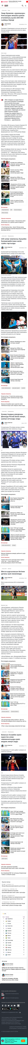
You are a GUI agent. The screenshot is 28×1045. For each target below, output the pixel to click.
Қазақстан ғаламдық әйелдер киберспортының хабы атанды (10, 979)
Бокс (9, 10)
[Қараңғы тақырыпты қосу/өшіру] (25, 5)
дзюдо (13, 545)
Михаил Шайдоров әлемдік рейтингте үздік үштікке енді (13, 554)
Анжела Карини (17, 209)
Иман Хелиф (5, 212)
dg (20, 1012)
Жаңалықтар (11, 236)
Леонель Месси (5, 711)
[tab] (4, 913)
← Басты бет (4, 10)
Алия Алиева (7, 23)
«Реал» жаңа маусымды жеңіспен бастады (13, 726)
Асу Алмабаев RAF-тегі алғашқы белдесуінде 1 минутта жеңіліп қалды (13, 873)
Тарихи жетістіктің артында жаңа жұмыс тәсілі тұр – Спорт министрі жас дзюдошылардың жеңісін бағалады (12, 561)
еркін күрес (4, 858)
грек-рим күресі (16, 388)
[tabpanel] (14, 936)
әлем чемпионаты (6, 388)
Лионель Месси (14, 711)
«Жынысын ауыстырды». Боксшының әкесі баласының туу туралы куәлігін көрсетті (13, 221)
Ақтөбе (23, 388)
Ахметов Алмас (9, 964)
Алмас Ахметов (8, 247)
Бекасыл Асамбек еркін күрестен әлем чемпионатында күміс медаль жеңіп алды (13, 404)
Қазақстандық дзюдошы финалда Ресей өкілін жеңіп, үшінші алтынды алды (13, 904)
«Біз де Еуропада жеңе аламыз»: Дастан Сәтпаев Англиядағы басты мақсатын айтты (13, 720)
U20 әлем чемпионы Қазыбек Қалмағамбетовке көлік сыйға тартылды (12, 867)
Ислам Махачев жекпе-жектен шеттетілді (13, 886)
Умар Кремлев (5, 209)
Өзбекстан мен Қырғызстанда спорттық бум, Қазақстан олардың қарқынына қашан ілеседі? (13, 969)
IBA (11, 209)
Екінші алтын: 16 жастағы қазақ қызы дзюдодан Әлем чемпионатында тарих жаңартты (12, 397)
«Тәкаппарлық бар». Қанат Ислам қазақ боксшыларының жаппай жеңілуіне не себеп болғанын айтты (13, 228)
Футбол (9, 568)
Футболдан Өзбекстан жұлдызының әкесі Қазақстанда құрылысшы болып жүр (13, 898)
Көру (23, 1040)
